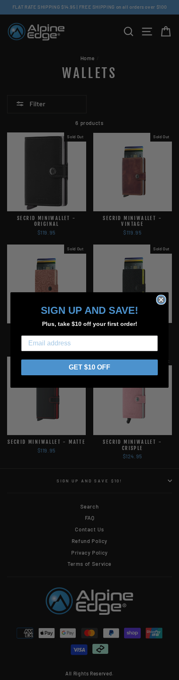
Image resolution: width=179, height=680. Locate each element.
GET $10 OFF (89, 367)
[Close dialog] (161, 300)
